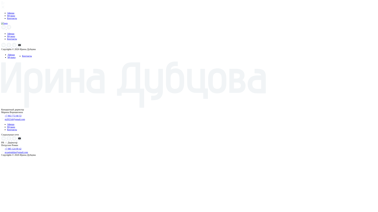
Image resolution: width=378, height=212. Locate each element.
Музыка (11, 15)
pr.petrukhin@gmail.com (16, 152)
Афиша (10, 13)
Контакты (12, 18)
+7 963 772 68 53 (13, 116)
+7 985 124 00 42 (13, 149)
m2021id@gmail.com (15, 119)
